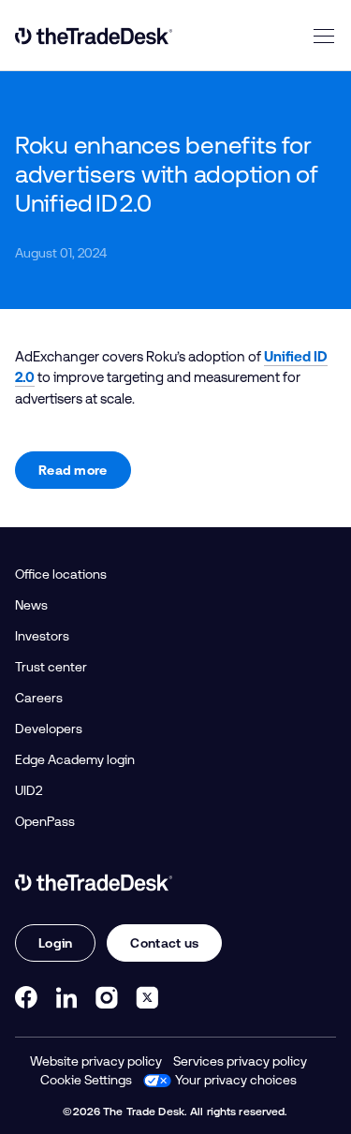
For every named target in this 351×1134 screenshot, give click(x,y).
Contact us (164, 942)
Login (55, 942)
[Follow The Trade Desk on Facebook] (26, 997)
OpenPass (45, 821)
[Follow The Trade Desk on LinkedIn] (66, 997)
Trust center (51, 666)
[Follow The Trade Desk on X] (147, 997)
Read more (73, 470)
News (31, 604)
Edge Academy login (75, 759)
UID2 (28, 790)
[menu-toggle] (324, 35)
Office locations (61, 574)
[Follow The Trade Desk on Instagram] (106, 997)
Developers (48, 728)
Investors (42, 635)
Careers (39, 697)
